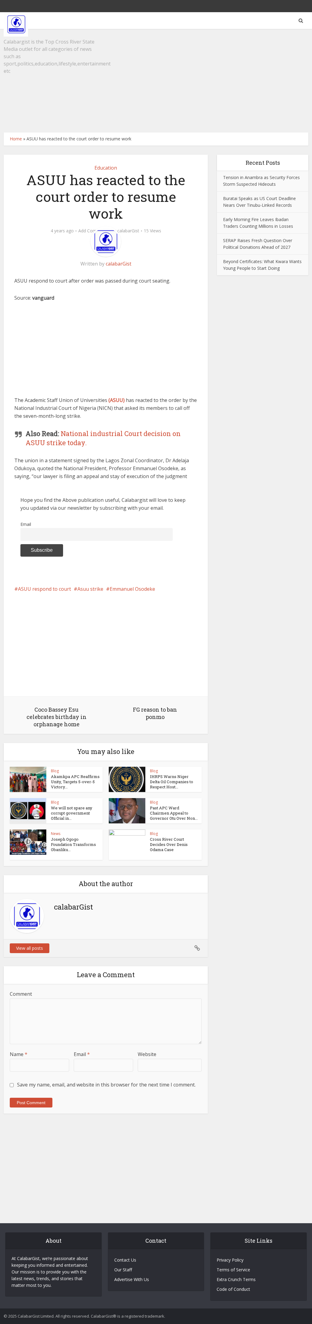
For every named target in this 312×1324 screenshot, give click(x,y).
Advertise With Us (131, 1279)
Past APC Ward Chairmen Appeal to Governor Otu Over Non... (174, 813)
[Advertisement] (156, 80)
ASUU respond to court (44, 589)
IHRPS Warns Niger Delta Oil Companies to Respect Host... (171, 782)
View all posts (29, 948)
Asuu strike (90, 589)
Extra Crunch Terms (236, 1279)
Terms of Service (233, 1270)
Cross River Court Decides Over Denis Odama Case (169, 844)
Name (18, 1054)
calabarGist (128, 231)
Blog (55, 770)
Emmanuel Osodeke (132, 589)
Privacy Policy (230, 1260)
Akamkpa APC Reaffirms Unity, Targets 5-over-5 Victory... (75, 782)
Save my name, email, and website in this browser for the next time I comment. (106, 1084)
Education (105, 167)
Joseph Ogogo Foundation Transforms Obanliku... (73, 844)
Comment (21, 994)
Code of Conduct (233, 1289)
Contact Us (125, 1260)
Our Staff (123, 1270)
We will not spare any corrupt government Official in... (71, 813)
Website (147, 1054)
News (55, 833)
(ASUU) (116, 400)
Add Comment (92, 231)
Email (25, 524)
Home (16, 139)
